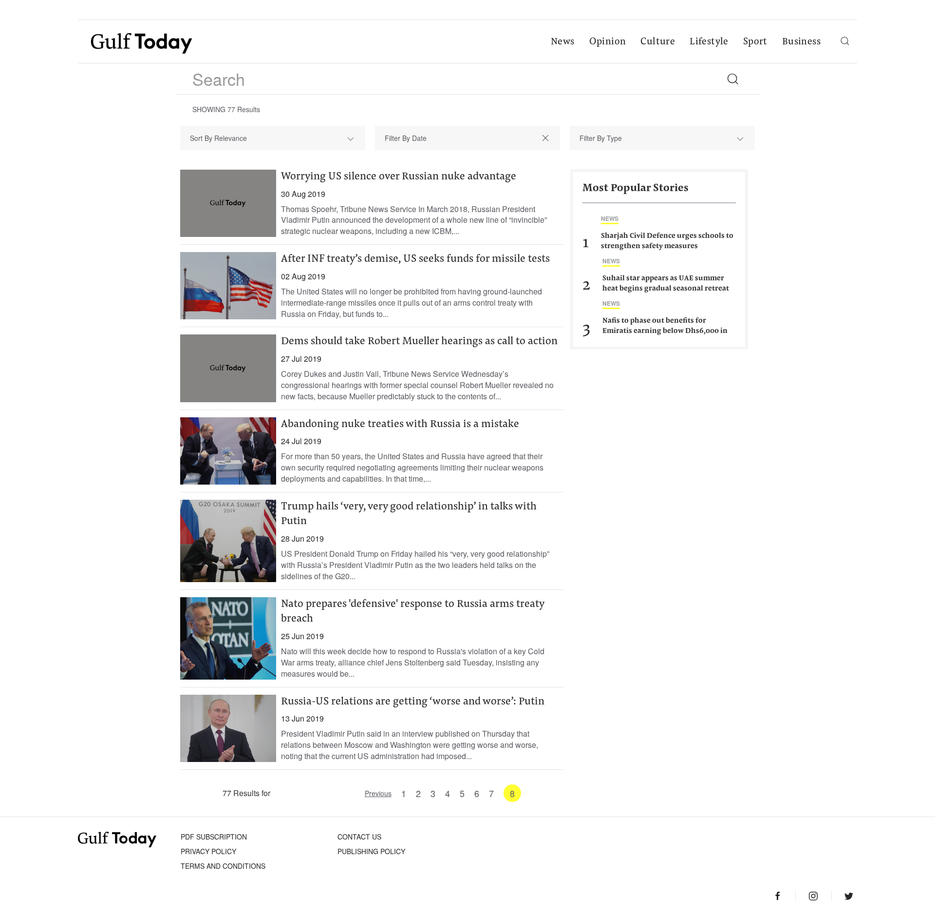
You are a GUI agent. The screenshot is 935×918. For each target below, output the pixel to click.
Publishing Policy (371, 851)
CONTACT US (359, 836)
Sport (755, 42)
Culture (657, 42)
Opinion (607, 42)
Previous (378, 793)
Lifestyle (709, 42)
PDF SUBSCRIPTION (214, 836)
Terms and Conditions (223, 866)
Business (801, 42)
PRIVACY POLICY (208, 851)
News (563, 42)
